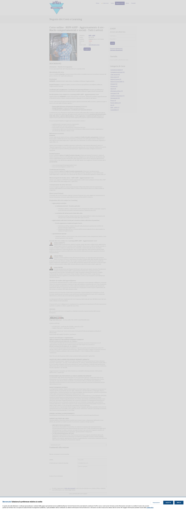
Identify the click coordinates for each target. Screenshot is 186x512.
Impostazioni (156, 502)
